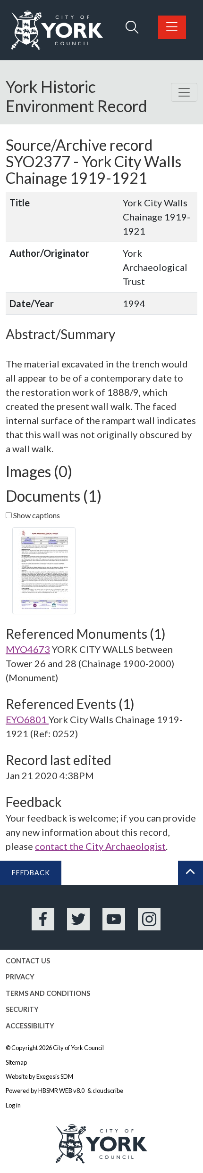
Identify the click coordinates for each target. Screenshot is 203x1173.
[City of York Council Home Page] (57, 30)
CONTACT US (28, 961)
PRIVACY (20, 977)
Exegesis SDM (54, 1076)
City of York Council (78, 1047)
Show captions (36, 515)
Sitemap (16, 1062)
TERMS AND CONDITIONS (48, 993)
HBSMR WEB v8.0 (61, 1090)
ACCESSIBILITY (30, 1026)
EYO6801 (27, 719)
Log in (13, 1105)
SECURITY (22, 1009)
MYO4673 (28, 649)
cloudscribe (108, 1090)
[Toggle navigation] (184, 92)
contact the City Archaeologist (100, 846)
